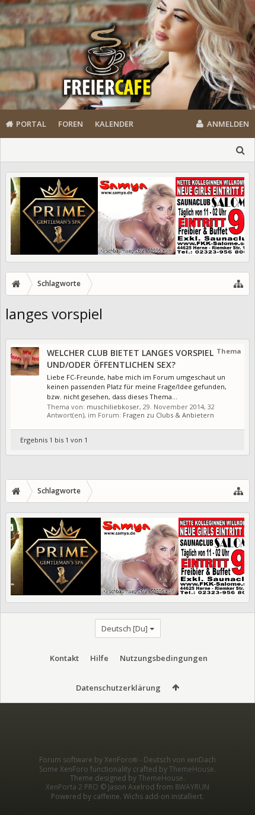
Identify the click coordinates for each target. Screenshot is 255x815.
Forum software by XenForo (88, 760)
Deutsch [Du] (124, 628)
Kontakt (64, 658)
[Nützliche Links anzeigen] (238, 283)
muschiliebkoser (113, 406)
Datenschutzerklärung (118, 687)
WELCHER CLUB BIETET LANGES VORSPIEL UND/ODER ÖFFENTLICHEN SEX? (130, 358)
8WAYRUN (192, 787)
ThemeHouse (191, 769)
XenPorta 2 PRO (72, 787)
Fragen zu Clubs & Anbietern (168, 414)
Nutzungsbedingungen (164, 658)
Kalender (114, 123)
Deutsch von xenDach (180, 760)
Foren (70, 123)
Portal (31, 123)
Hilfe (99, 658)
